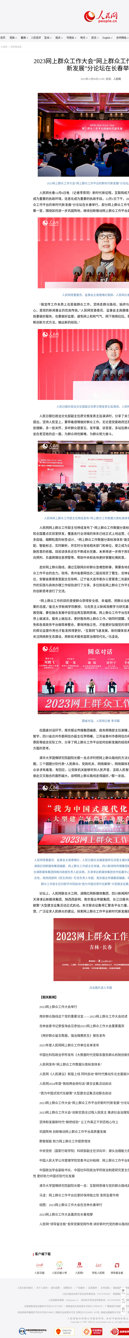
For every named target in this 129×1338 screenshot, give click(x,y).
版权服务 (117, 1288)
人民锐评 (36, 37)
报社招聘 (55, 1288)
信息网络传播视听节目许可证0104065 (35, 1312)
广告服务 (80, 1288)
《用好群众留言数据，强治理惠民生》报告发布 (72, 1035)
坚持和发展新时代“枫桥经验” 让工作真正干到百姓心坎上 (78, 1122)
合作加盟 (105, 1288)
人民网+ (79, 1273)
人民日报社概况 (25, 1288)
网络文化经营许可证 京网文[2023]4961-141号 (77, 1312)
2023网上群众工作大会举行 (58, 1007)
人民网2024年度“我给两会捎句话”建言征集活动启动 (75, 1083)
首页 (2, 37)
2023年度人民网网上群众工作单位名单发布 (69, 1045)
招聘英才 (67, 1288)
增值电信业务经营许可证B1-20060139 (84, 1306)
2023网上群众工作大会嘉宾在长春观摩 (66, 1214)
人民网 (3, 47)
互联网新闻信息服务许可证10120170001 (43, 1306)
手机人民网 (98, 1273)
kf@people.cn (72, 1300)
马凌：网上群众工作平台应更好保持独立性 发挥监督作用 (79, 1195)
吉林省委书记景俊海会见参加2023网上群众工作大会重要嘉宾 (81, 1026)
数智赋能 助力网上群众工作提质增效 (64, 1141)
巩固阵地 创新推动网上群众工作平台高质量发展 (72, 1131)
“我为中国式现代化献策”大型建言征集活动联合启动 (75, 1093)
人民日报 (39, 1273)
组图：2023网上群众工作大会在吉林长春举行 (70, 1205)
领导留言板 (16, 47)
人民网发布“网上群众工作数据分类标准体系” (70, 1064)
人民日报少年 (59, 1273)
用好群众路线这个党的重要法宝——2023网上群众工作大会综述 (83, 1016)
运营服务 (92, 1288)
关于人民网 (41, 1288)
